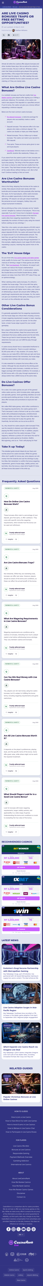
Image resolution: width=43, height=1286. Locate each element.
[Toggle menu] (3, 3)
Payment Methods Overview (21, 1157)
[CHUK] (18, 1260)
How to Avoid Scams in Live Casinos (21, 1124)
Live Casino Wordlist (21, 1146)
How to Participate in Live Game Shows (21, 1132)
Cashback (10, 150)
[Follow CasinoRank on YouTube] (24, 1229)
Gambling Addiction (21, 1161)
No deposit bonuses (14, 117)
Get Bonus (21, 867)
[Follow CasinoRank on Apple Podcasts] (34, 1229)
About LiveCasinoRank (21, 1178)
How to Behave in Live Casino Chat (21, 1128)
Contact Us (21, 1197)
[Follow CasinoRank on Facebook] (8, 1229)
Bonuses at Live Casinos (21, 1149)
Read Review (21, 871)
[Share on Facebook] (9, 35)
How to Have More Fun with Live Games (21, 1121)
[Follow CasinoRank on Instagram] (13, 1229)
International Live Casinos (21, 1164)
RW (20, 1235)
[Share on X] (4, 35)
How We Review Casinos (21, 1182)
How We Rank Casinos (21, 1186)
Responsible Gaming (21, 1153)
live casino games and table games (26, 258)
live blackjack (14, 265)
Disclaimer (21, 1193)
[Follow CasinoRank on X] (18, 1229)
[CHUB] (21, 1254)
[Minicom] (6, 1254)
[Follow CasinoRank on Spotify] (29, 1229)
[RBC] (33, 1254)
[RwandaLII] (12, 1254)
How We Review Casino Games (21, 1189)
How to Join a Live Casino (21, 1117)
